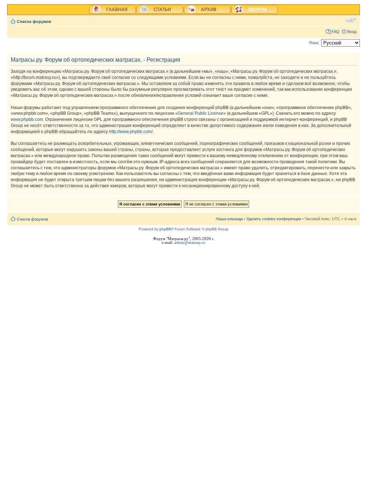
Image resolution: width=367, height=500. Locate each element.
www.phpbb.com (27, 119)
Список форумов (34, 21)
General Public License (200, 113)
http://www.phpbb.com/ (131, 131)
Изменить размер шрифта (351, 20)
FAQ (335, 31)
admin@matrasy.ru (189, 243)
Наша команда (229, 219)
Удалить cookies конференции (273, 219)
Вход (351, 31)
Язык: (314, 43)
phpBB (165, 229)
